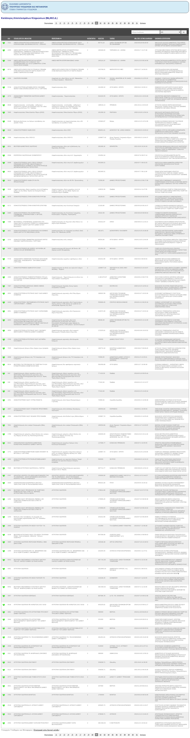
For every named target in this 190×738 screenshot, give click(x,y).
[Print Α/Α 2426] (4, 303)
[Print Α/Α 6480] (4, 214)
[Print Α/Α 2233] (4, 240)
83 (104, 23)
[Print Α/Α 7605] (4, 113)
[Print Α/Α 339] (4, 383)
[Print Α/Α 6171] (4, 206)
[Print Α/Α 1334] (4, 79)
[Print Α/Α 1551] (4, 401)
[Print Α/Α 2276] (4, 97)
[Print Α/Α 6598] (4, 156)
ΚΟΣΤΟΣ (101, 38)
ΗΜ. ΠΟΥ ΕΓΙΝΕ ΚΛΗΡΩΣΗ (143, 38)
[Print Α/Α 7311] (4, 43)
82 (100, 23)
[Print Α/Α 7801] (4, 426)
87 (121, 23)
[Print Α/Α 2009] (4, 647)
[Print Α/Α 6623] (4, 172)
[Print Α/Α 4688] (4, 358)
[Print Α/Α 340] (4, 392)
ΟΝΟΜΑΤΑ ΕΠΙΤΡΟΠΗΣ (162, 38)
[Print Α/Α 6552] (4, 588)
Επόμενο (143, 23)
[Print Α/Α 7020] (4, 469)
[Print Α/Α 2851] (4, 312)
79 (88, 23)
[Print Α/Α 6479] (4, 197)
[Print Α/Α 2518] (4, 638)
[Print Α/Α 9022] (4, 663)
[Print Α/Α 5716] (4, 260)
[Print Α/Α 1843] (4, 629)
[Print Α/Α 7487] (4, 287)
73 (64, 23)
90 (133, 23)
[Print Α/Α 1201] (4, 491)
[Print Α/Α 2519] (4, 706)
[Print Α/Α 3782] (4, 695)
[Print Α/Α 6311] (4, 444)
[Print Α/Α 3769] (4, 340)
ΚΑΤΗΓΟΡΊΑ (91, 38)
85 (112, 23)
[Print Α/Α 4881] (4, 613)
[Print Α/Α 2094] (4, 724)
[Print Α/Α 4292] (4, 460)
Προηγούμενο (48, 23)
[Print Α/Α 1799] (4, 435)
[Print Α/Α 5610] (4, 181)
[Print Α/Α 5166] (4, 61)
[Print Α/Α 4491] (4, 579)
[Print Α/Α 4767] (4, 476)
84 (108, 23)
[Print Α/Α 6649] (4, 131)
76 (76, 23)
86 (117, 23)
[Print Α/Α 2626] (4, 190)
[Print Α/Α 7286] (4, 222)
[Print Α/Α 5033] (4, 715)
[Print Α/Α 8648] (4, 106)
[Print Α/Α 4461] (4, 569)
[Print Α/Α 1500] (4, 278)
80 (92, 23)
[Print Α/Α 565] (4, 268)
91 (137, 23)
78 (84, 23)
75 (72, 23)
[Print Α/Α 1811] (4, 231)
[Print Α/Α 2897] (4, 410)
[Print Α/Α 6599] (4, 163)
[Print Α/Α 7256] (4, 138)
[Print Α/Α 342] (4, 374)
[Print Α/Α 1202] (4, 500)
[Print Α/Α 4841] (4, 687)
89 (129, 23)
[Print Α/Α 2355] (4, 51)
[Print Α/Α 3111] (4, 654)
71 (56, 23)
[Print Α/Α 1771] (4, 453)
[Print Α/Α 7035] (4, 349)
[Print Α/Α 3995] (4, 543)
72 (60, 23)
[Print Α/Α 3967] (4, 596)
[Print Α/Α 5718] (4, 88)
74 (68, 23)
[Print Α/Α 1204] (4, 518)
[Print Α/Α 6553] (4, 560)
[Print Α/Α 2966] (4, 526)
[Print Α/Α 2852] (4, 294)
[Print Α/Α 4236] (4, 535)
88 (125, 23)
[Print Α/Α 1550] (4, 417)
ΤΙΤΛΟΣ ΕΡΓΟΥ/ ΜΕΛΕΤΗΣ (22, 38)
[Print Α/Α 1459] (4, 552)
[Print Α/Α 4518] (4, 605)
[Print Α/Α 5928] (4, 249)
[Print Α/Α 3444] (4, 483)
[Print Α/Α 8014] (4, 365)
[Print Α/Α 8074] (4, 70)
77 (80, 23)
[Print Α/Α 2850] (4, 331)
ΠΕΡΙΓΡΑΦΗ (56, 38)
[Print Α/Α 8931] (4, 147)
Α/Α (9, 38)
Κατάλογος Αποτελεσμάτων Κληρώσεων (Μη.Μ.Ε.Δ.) (29, 18)
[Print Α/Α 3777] (4, 678)
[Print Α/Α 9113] (4, 670)
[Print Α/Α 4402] (4, 321)
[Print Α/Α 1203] (4, 509)
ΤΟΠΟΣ (112, 38)
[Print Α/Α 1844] (4, 620)
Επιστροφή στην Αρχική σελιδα (46, 730)
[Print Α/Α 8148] (4, 122)
